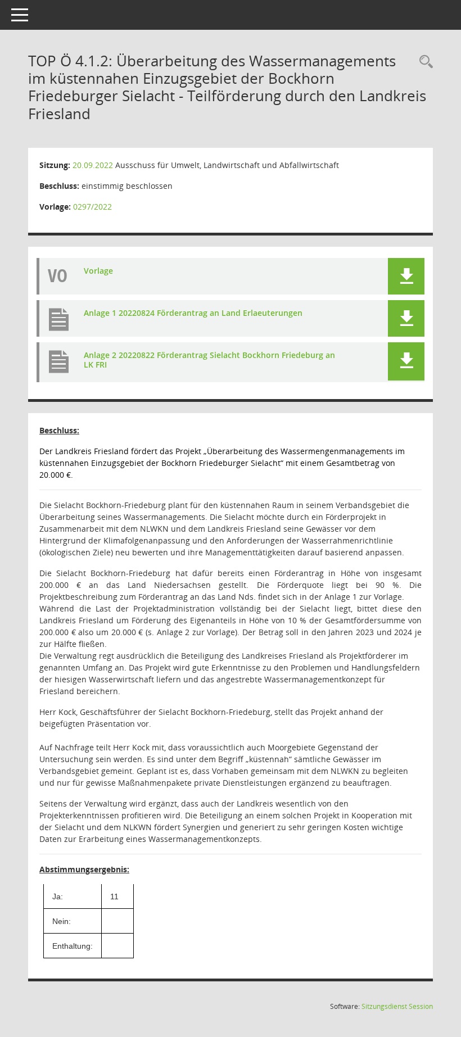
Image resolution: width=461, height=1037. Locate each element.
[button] (406, 276)
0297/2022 (92, 206)
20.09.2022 (93, 165)
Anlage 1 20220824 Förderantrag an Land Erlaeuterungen (193, 312)
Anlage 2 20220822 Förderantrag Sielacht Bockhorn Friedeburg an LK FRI (209, 360)
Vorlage (98, 270)
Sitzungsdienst (397, 1006)
